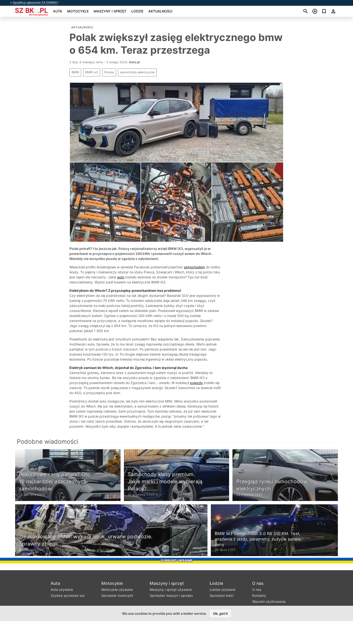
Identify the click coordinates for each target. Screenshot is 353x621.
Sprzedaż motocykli (117, 595)
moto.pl (134, 62)
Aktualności (160, 11)
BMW (75, 72)
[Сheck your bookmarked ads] (324, 11)
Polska (109, 72)
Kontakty (259, 595)
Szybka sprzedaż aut (68, 595)
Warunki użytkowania (269, 601)
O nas (257, 583)
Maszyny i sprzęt (110, 11)
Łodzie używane (222, 589)
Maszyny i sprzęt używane (171, 589)
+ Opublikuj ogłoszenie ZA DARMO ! (34, 2)
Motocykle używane (117, 589)
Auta (57, 11)
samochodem (194, 267)
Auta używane (62, 589)
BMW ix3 (91, 72)
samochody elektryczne (137, 72)
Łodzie (137, 11)
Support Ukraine (177, 560)
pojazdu (196, 383)
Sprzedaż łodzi (221, 595)
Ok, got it (220, 613)
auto (120, 277)
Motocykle (78, 11)
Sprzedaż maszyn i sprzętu (171, 595)
